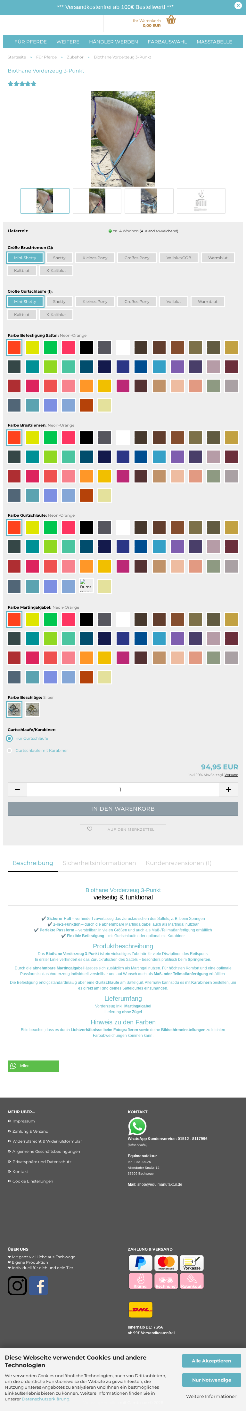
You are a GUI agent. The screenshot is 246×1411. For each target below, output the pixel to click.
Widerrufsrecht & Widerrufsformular (47, 1141)
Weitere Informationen (211, 1396)
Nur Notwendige (211, 1380)
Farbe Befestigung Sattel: (47, 335)
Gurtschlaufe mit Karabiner (42, 750)
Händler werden (113, 42)
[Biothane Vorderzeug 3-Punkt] (123, 138)
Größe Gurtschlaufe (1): (30, 291)
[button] (17, 790)
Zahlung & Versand (30, 1131)
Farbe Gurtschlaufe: (41, 515)
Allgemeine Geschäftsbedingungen (46, 1151)
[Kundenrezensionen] (22, 88)
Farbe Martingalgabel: (43, 607)
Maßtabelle (214, 42)
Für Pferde (30, 42)
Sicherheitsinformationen (99, 863)
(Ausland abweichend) (159, 231)
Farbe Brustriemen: (41, 425)
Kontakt (20, 1171)
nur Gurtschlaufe (32, 738)
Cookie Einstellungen (32, 1181)
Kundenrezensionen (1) (179, 863)
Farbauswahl (167, 42)
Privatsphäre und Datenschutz (41, 1161)
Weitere (67, 42)
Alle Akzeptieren (211, 1361)
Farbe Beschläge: (31, 697)
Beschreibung (32, 863)
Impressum (23, 1121)
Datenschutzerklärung (46, 1398)
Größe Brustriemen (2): (30, 247)
